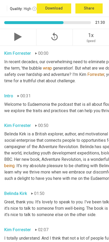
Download (54, 8)
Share (89, 8)
